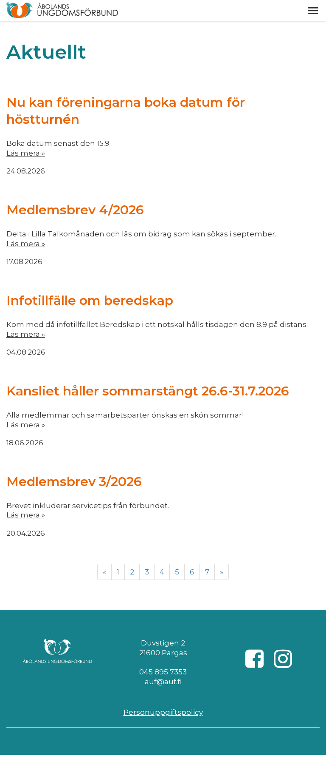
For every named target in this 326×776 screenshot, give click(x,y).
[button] (313, 10)
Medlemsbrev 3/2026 (74, 481)
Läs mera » (25, 153)
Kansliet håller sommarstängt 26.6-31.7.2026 (147, 391)
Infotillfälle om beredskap (89, 300)
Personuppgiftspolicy (163, 712)
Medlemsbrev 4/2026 (75, 210)
